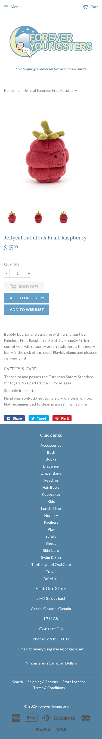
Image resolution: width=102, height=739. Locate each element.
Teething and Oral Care (51, 564)
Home (9, 90)
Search (17, 682)
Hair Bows (51, 487)
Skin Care (51, 550)
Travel (51, 571)
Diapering (51, 466)
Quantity (12, 264)
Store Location (74, 682)
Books (51, 459)
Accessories (51, 445)
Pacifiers (51, 522)
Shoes (51, 543)
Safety (51, 536)
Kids (51, 501)
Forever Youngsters (53, 706)
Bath (51, 452)
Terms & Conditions (49, 688)
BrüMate (51, 578)
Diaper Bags (51, 473)
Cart (93, 6)
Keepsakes (51, 494)
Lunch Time (51, 508)
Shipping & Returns (43, 682)
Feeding (51, 480)
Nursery (51, 515)
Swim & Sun (51, 557)
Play (51, 529)
